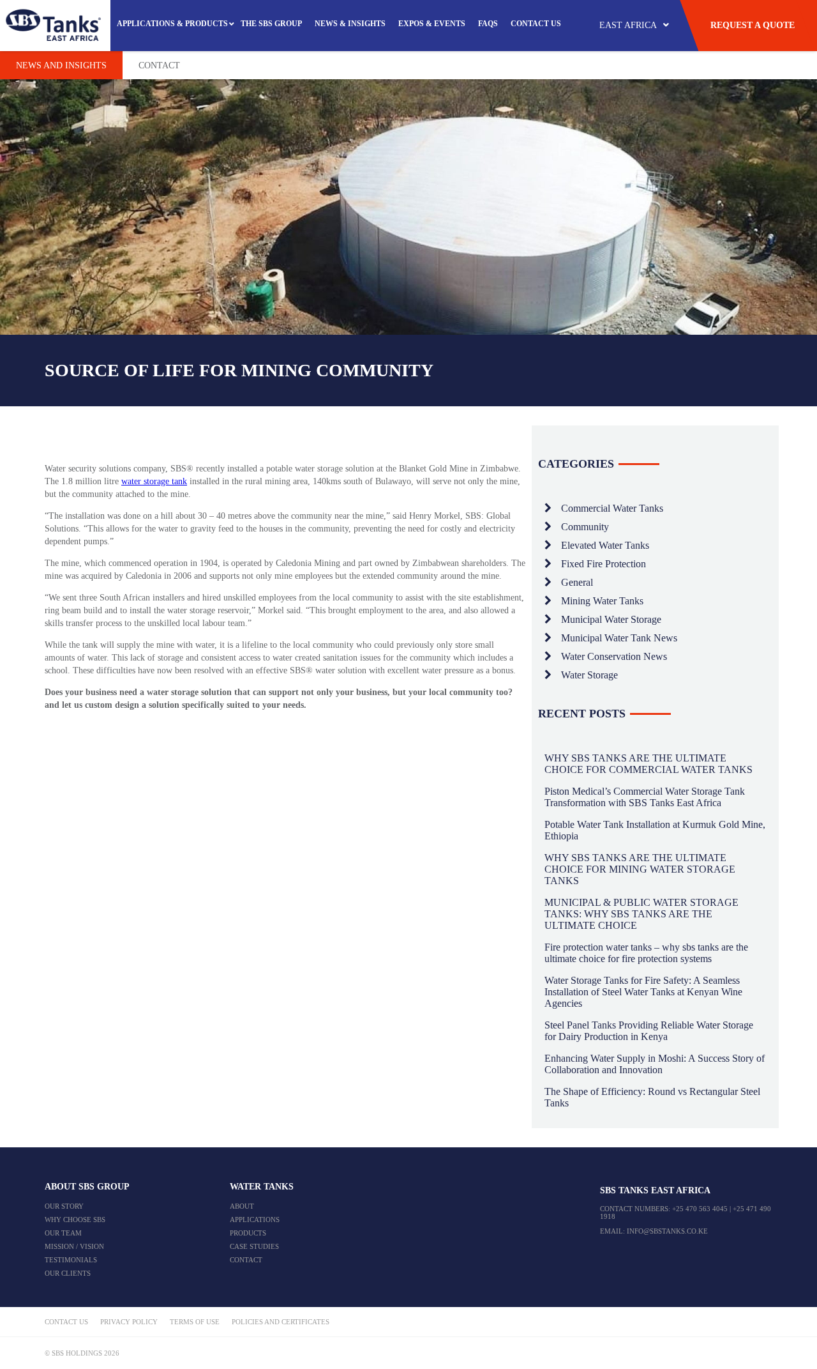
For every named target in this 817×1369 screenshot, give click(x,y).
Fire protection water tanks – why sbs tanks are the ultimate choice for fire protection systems (646, 953)
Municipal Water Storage (611, 619)
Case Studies (254, 1246)
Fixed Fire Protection (603, 563)
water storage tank (154, 481)
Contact (159, 65)
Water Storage (589, 674)
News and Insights (61, 65)
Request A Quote (752, 25)
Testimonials (71, 1260)
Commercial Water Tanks (612, 508)
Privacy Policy (129, 1322)
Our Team (63, 1233)
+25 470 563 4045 (700, 1208)
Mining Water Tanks (602, 600)
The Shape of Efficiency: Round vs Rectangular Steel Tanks (652, 1097)
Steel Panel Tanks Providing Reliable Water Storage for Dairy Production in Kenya (648, 1031)
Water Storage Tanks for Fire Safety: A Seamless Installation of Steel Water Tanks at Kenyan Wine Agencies (643, 992)
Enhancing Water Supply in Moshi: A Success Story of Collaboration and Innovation (654, 1064)
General (577, 582)
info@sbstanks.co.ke (667, 1231)
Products (248, 1233)
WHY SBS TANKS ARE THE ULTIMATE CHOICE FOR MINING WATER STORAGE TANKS (639, 869)
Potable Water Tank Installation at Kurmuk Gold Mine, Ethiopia (654, 830)
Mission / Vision (74, 1246)
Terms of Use (195, 1322)
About (242, 1206)
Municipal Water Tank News (619, 637)
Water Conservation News (614, 656)
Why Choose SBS (75, 1219)
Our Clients (68, 1273)
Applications (255, 1219)
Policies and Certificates (280, 1322)
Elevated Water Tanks (605, 545)
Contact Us (66, 1322)
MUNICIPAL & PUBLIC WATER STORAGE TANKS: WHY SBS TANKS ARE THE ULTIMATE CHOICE (641, 914)
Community (585, 526)
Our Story (64, 1206)
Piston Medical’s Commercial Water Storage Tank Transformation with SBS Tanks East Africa (644, 797)
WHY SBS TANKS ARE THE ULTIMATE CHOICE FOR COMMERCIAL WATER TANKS (648, 764)
